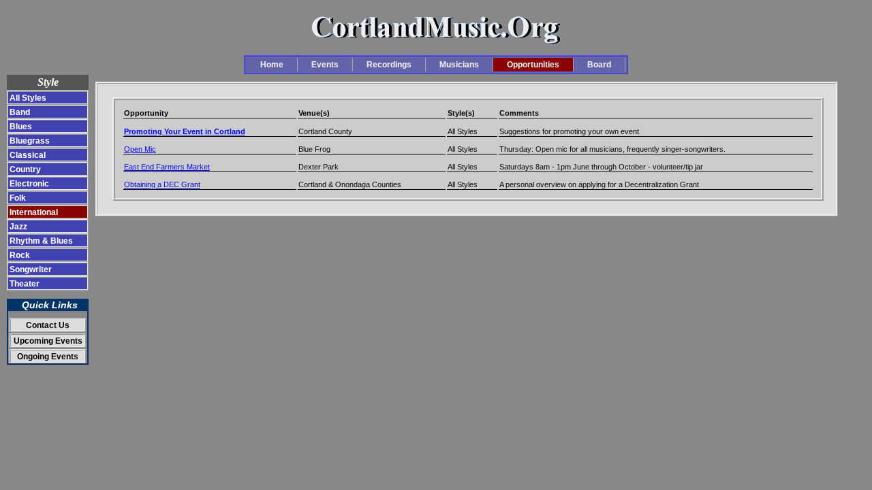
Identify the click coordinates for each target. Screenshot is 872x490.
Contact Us (47, 325)
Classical (28, 154)
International (34, 212)
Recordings (389, 64)
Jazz (18, 226)
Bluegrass (30, 140)
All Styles (28, 97)
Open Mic (140, 149)
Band (20, 112)
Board (599, 64)
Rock (20, 254)
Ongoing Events (47, 356)
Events (325, 64)
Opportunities (533, 64)
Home (271, 64)
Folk (18, 197)
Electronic (29, 183)
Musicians (459, 64)
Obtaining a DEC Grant (162, 184)
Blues (21, 126)
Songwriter (31, 269)
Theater (25, 283)
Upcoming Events (48, 340)
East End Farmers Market (167, 167)
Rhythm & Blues (41, 240)
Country (25, 169)
